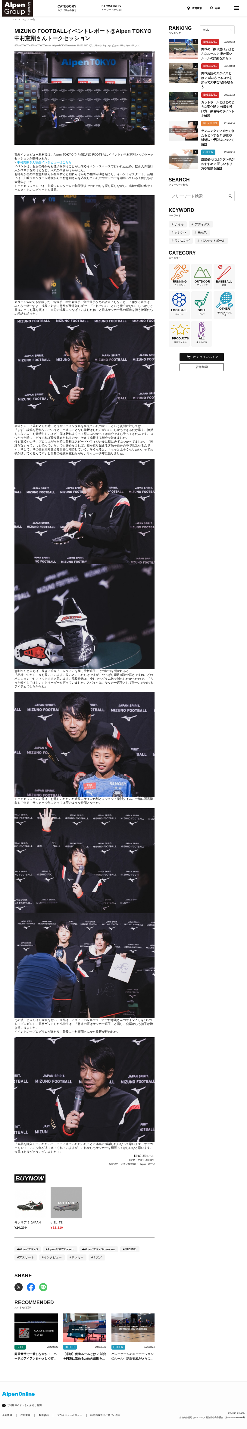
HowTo (202, 232)
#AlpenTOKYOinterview (64, 45)
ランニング (182, 240)
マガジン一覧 (28, 19)
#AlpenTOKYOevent (40, 45)
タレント (181, 232)
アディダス (202, 224)
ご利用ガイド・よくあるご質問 (24, 1405)
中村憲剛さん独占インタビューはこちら (44, 162)
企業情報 (7, 1415)
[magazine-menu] (237, 8)
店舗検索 (197, 8)
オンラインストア (205, 356)
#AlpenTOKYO (22, 45)
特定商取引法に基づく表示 (105, 1415)
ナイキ (179, 224)
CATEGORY (67, 8)
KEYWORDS (112, 7)
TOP (14, 19)
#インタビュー (111, 45)
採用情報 (25, 1415)
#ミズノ (135, 45)
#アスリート (95, 45)
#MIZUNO (82, 45)
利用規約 (44, 1415)
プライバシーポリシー (69, 1415)
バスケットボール (213, 240)
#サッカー (125, 45)
